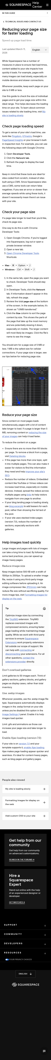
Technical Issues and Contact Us (23, 22)
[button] (44, 1051)
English (23, 974)
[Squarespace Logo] (25, 984)
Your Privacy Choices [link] (20, 960)
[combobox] (40, 50)
